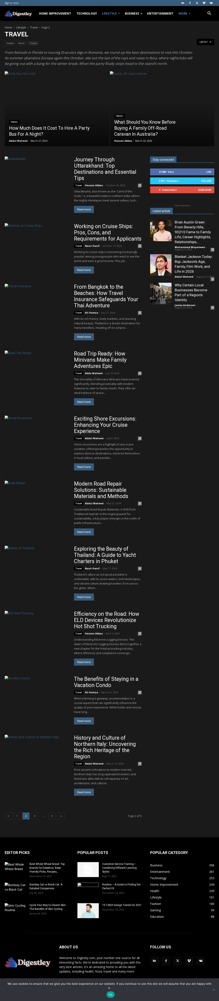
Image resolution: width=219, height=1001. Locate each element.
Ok (110, 994)
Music (21, 43)
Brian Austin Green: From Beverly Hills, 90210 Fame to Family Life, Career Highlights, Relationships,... (193, 232)
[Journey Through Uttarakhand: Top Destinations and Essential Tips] (37, 179)
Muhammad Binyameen (190, 247)
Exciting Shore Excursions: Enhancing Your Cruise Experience (105, 425)
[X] (197, 3)
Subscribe (204, 189)
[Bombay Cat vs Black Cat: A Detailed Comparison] (15, 890)
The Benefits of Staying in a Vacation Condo (106, 682)
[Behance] (183, 3)
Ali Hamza (91, 312)
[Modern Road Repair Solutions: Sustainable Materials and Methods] (37, 504)
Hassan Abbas (123, 140)
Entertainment (160, 13)
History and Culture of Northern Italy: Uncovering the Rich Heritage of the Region (105, 747)
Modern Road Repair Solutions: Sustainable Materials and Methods (102, 490)
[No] (214, 990)
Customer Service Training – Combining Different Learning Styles (119, 868)
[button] (209, 14)
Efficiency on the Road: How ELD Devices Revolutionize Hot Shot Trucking (106, 620)
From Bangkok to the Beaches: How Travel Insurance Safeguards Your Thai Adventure (106, 296)
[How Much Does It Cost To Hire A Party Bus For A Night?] (57, 116)
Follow (206, 180)
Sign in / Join (12, 2)
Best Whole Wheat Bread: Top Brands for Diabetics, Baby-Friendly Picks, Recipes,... (47, 868)
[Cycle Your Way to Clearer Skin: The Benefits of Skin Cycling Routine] (15, 910)
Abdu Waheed (94, 373)
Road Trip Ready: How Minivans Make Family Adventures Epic (100, 360)
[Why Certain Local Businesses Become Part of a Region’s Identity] (161, 293)
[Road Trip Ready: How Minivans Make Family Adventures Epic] (37, 374)
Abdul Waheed (18, 140)
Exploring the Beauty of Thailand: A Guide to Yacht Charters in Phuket (105, 555)
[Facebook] (190, 3)
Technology (86, 13)
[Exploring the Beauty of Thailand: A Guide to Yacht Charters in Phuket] (37, 569)
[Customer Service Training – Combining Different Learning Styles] (88, 869)
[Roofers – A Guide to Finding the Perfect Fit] (88, 890)
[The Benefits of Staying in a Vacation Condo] (37, 694)
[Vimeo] (204, 3)
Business (132, 13)
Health (10, 43)
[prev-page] (8, 816)
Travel (34, 27)
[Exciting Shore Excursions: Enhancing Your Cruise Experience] (37, 435)
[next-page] (61, 816)
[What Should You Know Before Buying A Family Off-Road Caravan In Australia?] (162, 116)
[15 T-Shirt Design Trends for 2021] (88, 910)
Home (8, 27)
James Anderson (185, 305)
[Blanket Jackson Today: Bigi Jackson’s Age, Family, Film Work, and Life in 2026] (161, 265)
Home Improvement (55, 13)
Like (208, 171)
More (183, 13)
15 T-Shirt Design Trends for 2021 (122, 905)
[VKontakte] (211, 3)
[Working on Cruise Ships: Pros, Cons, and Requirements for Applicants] (37, 246)
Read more (84, 209)
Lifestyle (109, 13)
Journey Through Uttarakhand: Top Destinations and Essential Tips (105, 168)
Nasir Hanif (92, 245)
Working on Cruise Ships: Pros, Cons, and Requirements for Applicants (108, 232)
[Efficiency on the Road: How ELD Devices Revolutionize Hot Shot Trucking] (37, 634)
